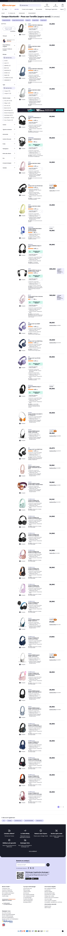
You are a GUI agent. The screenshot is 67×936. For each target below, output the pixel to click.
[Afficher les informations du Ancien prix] (53, 227)
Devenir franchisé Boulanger (8, 914)
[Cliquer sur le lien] (9, 40)
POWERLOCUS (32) (8, 77)
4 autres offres (52, 436)
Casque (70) (7, 91)
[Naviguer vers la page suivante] (63, 807)
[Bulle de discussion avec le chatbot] (63, 931)
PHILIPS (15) (6, 75)
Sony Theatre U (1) (8, 120)
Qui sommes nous (27, 888)
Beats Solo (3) (7, 108)
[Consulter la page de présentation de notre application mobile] (28, 879)
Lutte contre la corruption (50, 900)
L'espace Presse (27, 891)
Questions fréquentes (7, 890)
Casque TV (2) (7, 93)
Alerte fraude (48, 907)
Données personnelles (50, 893)
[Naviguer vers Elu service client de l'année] (11, 925)
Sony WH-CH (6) (8, 100)
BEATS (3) (6, 68)
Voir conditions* (33, 851)
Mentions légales (48, 891)
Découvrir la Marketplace (7, 917)
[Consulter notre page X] (31, 868)
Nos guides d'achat (6, 894)
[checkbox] (3, 60)
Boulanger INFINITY (27, 902)
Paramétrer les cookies (50, 894)
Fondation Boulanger (28, 899)
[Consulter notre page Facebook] (28, 868)
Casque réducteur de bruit (18, 20)
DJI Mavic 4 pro (18, 820)
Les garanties (48, 890)
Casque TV (28, 20)
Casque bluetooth (6, 20)
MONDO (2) (7, 72)
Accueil (3, 13)
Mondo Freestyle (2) (9, 112)
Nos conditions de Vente (50, 888)
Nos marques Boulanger (28, 894)
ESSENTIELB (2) (7, 70)
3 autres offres (52, 468)
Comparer (23, 34)
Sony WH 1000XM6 (29, 820)
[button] (65, 9)
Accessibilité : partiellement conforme (53, 902)
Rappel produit (48, 906)
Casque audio (22, 13)
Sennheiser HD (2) (8, 115)
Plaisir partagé (26, 890)
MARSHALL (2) (7, 65)
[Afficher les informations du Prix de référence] (55, 184)
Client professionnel (27, 900)
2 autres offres (52, 325)
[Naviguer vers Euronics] (11, 921)
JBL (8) (6, 60)
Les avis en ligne (48, 899)
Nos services (26, 893)
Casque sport (43, 20)
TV (3, 820)
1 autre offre (52, 190)
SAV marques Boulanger (28, 896)
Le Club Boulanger (27, 897)
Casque (9, 820)
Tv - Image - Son (11, 13)
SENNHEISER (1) (7, 80)
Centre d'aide (5, 896)
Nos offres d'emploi (6, 913)
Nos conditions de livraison (8, 893)
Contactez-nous (6, 888)
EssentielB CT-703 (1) (9, 117)
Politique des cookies (49, 896)
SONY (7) (6, 63)
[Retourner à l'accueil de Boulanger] (9, 5)
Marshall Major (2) (8, 110)
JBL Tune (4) (7, 105)
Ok (48, 864)
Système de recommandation (51, 897)
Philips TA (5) (7, 103)
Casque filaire (35, 20)
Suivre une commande (7, 891)
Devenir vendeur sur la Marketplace (10, 919)
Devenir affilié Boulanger (7, 916)
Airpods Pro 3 (39, 820)
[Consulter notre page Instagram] (33, 868)
